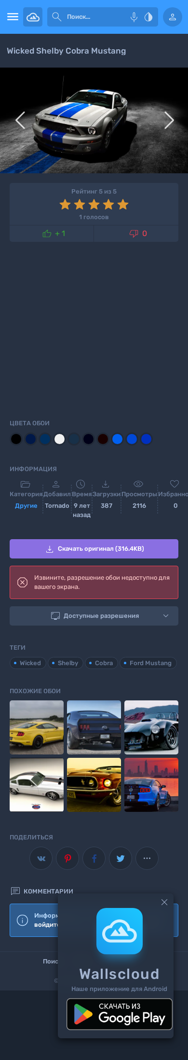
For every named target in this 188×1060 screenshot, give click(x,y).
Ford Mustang (151, 663)
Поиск (52, 961)
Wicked (30, 663)
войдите (47, 924)
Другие (26, 505)
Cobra (104, 663)
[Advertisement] (94, 328)
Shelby (68, 663)
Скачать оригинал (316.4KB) (94, 549)
